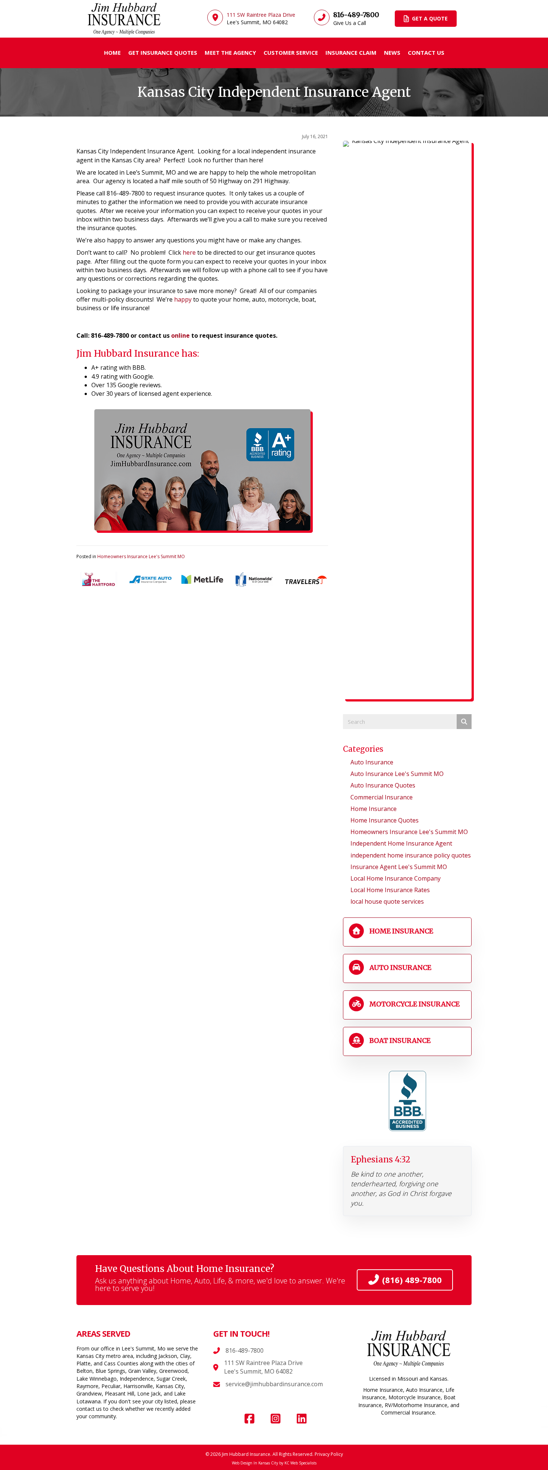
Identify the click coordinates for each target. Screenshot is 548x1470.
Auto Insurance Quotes (382, 785)
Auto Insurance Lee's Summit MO (397, 774)
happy (183, 299)
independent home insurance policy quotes (410, 855)
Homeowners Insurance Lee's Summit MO (141, 556)
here (189, 252)
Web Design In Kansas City (255, 1463)
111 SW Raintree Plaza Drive (263, 1363)
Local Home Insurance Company (395, 878)
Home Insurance (373, 809)
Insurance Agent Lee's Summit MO (398, 867)
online (180, 335)
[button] (249, 1418)
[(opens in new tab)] (407, 1101)
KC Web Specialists (300, 1463)
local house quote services (387, 901)
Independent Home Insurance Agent (401, 843)
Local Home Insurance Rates (390, 890)
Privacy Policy (329, 1454)
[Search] (464, 721)
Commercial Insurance (381, 797)
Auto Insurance (371, 762)
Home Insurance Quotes (384, 820)
